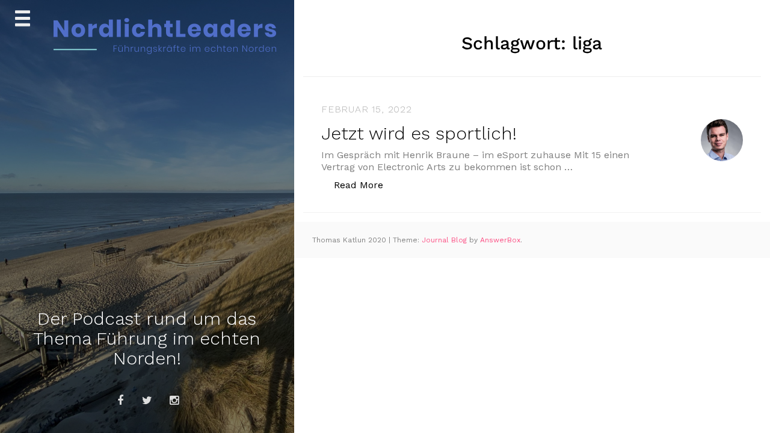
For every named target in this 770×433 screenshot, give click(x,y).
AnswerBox (500, 240)
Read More (365, 185)
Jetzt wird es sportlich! (419, 133)
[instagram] (174, 400)
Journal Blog (445, 240)
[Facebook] (120, 400)
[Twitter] (147, 400)
